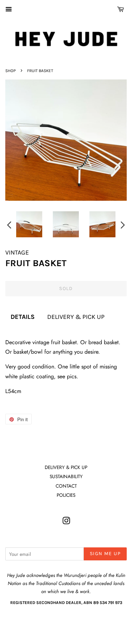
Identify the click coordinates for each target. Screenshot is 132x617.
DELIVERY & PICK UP (76, 317)
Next (122, 224)
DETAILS (22, 317)
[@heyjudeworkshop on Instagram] (66, 522)
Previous (9, 224)
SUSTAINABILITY (66, 476)
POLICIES (66, 495)
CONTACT (66, 485)
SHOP (10, 70)
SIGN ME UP (105, 554)
